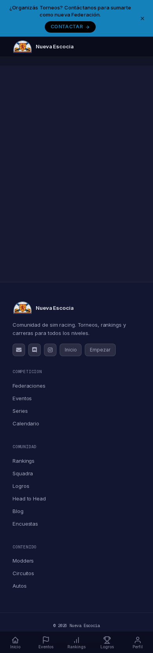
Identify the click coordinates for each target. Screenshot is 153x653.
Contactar (67, 26)
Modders (23, 560)
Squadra (23, 473)
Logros (21, 486)
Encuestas (25, 524)
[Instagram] (50, 350)
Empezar (100, 350)
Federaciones (29, 386)
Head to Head (29, 498)
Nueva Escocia (55, 46)
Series (20, 411)
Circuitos (23, 573)
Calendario (26, 423)
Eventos (22, 398)
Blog (18, 511)
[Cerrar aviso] (142, 18)
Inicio (70, 350)
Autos (20, 586)
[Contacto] (19, 350)
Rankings (24, 461)
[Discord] (34, 350)
